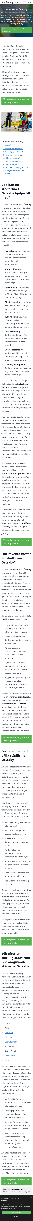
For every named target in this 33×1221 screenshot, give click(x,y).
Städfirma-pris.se (10, 2)
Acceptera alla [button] (16, 1212)
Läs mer (13, 1208)
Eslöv (7, 1060)
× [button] (31, 1197)
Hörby (7, 1023)
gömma (7, 145)
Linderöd (9, 1032)
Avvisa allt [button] (16, 1216)
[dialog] (16, 1208)
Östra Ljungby (11, 1042)
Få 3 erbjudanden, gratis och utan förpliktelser (14, 30)
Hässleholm (10, 1055)
